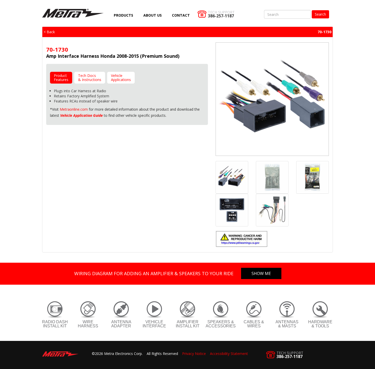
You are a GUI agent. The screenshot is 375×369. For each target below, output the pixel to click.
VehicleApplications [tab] (121, 77)
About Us (152, 15)
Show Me (261, 273)
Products (123, 15)
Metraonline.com (74, 109)
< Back (49, 31)
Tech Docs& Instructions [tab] (89, 77)
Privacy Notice (194, 353)
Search (320, 14)
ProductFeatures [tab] (61, 77)
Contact (181, 15)
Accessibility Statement (229, 353)
